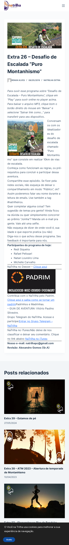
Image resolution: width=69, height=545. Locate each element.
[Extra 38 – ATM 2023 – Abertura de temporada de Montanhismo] (34, 446)
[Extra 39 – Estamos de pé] (34, 396)
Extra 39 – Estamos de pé (20, 418)
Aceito (9, 539)
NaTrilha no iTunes (36, 338)
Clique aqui (40, 266)
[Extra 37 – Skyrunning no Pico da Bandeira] (34, 500)
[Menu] (63, 5)
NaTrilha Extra (52, 80)
